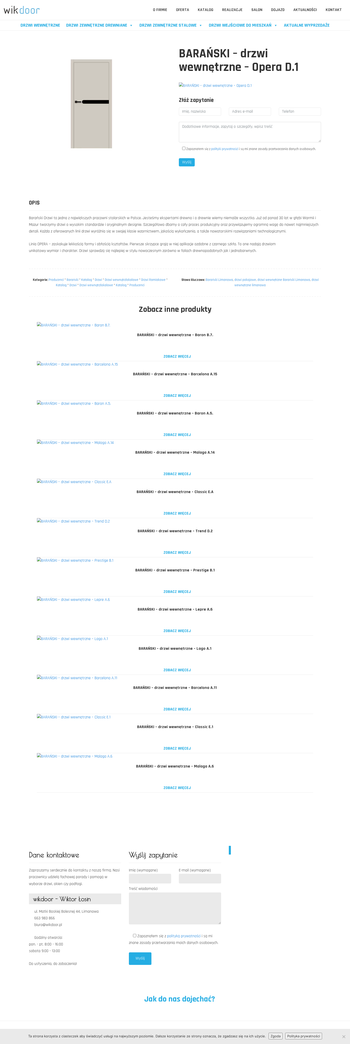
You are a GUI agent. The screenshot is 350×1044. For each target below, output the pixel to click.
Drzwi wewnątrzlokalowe (121, 280)
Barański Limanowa (219, 280)
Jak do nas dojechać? (178, 999)
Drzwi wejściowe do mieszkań (240, 25)
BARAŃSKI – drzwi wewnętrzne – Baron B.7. (175, 335)
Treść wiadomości (143, 888)
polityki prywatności (224, 149)
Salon (256, 10)
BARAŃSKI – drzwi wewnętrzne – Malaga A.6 (175, 766)
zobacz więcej (176, 356)
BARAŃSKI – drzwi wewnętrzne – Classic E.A (175, 492)
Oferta (182, 10)
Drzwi (98, 280)
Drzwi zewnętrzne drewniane (96, 25)
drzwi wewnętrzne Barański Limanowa (284, 280)
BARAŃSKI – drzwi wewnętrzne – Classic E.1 (175, 727)
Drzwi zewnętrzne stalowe (168, 25)
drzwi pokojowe (245, 280)
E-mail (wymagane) (195, 870)
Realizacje (232, 10)
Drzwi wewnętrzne (40, 25)
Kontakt (334, 10)
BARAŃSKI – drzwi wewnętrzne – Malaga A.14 (175, 452)
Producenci (56, 280)
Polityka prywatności (303, 1036)
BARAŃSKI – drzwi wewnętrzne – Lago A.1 (175, 648)
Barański (72, 280)
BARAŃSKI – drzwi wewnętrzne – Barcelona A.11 (175, 687)
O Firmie (160, 10)
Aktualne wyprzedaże (307, 25)
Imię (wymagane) (143, 870)
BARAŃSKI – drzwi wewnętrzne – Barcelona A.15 (175, 374)
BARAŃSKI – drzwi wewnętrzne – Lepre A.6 (175, 609)
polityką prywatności (184, 936)
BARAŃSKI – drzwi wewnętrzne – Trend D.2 (175, 531)
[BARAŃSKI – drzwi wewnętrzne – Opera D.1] (215, 85)
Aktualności (305, 10)
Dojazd (278, 10)
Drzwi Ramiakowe (153, 280)
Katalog (205, 10)
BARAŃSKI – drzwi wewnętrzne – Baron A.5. (175, 413)
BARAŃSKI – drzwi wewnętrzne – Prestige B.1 (175, 570)
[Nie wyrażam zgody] (343, 1036)
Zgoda (276, 1036)
